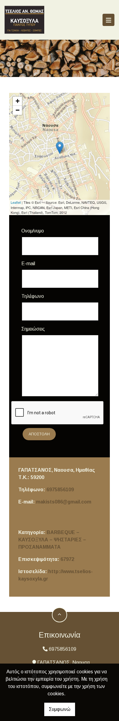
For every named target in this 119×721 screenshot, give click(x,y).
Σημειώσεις (33, 328)
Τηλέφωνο (32, 296)
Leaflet (16, 202)
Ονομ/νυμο (32, 230)
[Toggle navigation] (109, 20)
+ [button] (18, 101)
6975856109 (60, 489)
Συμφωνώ (59, 709)
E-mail (28, 263)
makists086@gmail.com (63, 501)
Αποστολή (39, 434)
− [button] (18, 110)
